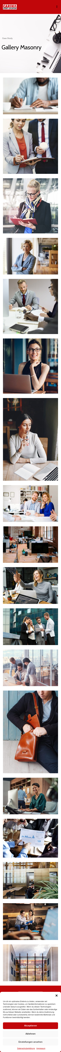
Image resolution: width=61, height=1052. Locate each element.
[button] (56, 995)
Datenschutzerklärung (26, 1048)
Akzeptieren (30, 1025)
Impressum (40, 1048)
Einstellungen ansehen (30, 1042)
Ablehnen (30, 1033)
